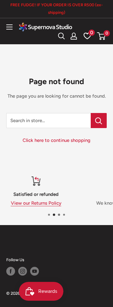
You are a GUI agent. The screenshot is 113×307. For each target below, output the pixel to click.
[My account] (74, 36)
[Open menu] (9, 27)
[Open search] (61, 36)
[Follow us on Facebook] (10, 271)
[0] (101, 36)
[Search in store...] (99, 120)
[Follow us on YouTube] (34, 271)
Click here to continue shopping (56, 140)
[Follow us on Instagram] (22, 271)
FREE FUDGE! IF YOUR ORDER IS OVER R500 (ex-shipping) (56, 9)
